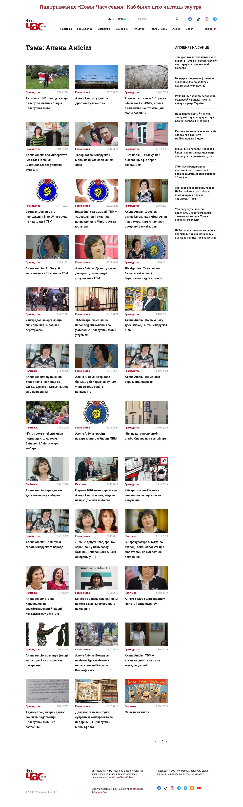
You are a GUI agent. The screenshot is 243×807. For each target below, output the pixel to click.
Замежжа (122, 28)
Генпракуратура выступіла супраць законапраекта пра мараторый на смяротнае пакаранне (144, 549)
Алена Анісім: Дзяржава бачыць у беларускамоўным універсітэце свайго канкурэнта (95, 384)
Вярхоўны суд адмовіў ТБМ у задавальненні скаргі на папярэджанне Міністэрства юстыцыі (96, 219)
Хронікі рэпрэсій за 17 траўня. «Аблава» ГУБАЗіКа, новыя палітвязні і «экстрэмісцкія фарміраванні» (146, 105)
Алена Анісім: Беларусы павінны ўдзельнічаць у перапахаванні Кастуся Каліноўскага (92, 663)
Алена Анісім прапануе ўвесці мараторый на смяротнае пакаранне (47, 660)
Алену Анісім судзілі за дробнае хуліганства (91, 100)
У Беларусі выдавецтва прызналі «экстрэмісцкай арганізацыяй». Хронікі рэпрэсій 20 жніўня (195, 172)
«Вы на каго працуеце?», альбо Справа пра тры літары (146, 436)
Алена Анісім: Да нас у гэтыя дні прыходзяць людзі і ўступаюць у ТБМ (96, 273)
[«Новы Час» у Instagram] (206, 19)
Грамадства (84, 28)
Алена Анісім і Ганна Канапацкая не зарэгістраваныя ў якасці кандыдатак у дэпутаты (44, 606)
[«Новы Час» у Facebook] (190, 19)
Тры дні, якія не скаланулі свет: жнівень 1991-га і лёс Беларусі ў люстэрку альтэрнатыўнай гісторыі (196, 63)
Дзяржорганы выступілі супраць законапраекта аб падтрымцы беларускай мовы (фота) (94, 719)
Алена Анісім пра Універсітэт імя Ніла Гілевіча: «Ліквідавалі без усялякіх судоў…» (46, 162)
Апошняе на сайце (192, 47)
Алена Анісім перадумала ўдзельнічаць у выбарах (44, 492)
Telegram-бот (99, 792)
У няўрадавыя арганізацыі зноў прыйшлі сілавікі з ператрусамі (44, 325)
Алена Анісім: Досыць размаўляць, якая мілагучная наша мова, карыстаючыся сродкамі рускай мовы (146, 219)
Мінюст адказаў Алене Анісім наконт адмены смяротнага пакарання (96, 603)
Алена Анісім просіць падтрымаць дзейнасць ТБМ (96, 436)
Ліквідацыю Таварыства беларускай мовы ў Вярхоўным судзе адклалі (143, 273)
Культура (138, 28)
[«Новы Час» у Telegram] (214, 19)
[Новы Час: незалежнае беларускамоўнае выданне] (39, 23)
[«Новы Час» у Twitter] (185, 787)
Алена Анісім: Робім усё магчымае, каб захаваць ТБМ (47, 271)
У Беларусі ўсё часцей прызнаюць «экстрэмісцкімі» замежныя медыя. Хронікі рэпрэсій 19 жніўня (194, 215)
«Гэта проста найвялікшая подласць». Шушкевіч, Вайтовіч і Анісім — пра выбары (44, 441)
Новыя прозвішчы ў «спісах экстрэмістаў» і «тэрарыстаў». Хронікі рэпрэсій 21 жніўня (194, 117)
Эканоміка (104, 28)
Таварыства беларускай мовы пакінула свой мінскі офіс (94, 160)
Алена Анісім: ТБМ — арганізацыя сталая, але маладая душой (142, 660)
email (136, 788)
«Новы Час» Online (122, 777)
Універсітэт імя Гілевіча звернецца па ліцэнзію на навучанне (143, 495)
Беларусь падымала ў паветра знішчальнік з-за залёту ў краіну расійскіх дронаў (194, 82)
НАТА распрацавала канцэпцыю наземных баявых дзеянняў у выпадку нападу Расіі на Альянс (195, 234)
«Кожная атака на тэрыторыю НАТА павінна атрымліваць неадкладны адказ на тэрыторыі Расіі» (194, 193)
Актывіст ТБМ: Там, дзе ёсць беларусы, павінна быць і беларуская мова (47, 103)
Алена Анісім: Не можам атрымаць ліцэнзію (142, 379)
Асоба (176, 28)
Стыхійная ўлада (137, 712)
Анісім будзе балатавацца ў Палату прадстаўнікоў (145, 601)
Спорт (189, 28)
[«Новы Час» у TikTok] (198, 19)
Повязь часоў (158, 28)
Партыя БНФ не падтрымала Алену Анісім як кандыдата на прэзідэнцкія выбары (96, 495)
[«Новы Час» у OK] (192, 787)
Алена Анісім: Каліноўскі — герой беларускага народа (45, 544)
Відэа (209, 28)
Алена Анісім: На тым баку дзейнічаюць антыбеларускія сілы (146, 325)
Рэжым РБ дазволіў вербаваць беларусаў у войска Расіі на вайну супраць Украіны (195, 99)
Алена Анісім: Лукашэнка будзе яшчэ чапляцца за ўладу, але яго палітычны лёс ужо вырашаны (47, 384)
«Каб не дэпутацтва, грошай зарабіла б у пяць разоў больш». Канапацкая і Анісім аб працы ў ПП (95, 549)
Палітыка (66, 28)
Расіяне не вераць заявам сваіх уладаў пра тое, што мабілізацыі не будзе (195, 135)
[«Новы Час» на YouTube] (198, 787)
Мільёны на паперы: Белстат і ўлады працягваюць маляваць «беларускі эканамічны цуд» (194, 152)
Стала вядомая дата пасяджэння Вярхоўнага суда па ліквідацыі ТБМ (46, 216)
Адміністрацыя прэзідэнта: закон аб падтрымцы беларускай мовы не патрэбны (45, 719)
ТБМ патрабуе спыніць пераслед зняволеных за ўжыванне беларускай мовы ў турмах (95, 327)
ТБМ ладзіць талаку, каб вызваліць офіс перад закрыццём (142, 160)
